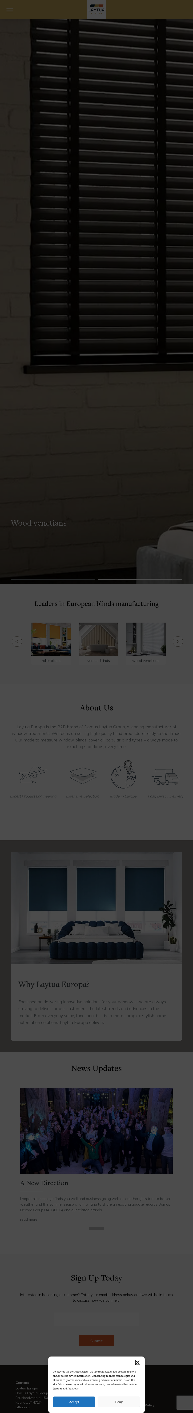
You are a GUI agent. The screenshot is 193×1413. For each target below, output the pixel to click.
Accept (74, 1402)
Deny (119, 1402)
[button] (137, 1362)
